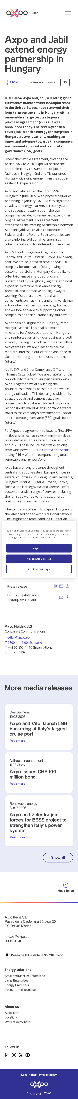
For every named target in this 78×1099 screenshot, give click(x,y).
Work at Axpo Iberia (18, 1022)
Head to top (66, 890)
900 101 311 (13, 941)
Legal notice (29, 1074)
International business (42, 82)
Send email (61, 586)
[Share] (6, 83)
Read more (17, 740)
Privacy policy (48, 1074)
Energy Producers (17, 985)
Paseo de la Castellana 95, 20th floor (37, 955)
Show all (58, 857)
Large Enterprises (16, 980)
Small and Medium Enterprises (25, 976)
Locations (11, 1017)
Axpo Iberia (12, 1012)
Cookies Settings (39, 568)
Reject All (39, 548)
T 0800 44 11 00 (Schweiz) (24, 642)
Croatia (47, 450)
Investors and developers (21, 989)
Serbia (64, 450)
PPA (65, 82)
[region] (39, 549)
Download (67, 586)
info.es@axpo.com (18, 936)
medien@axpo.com (18, 637)
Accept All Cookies (39, 558)
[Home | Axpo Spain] (19, 13)
